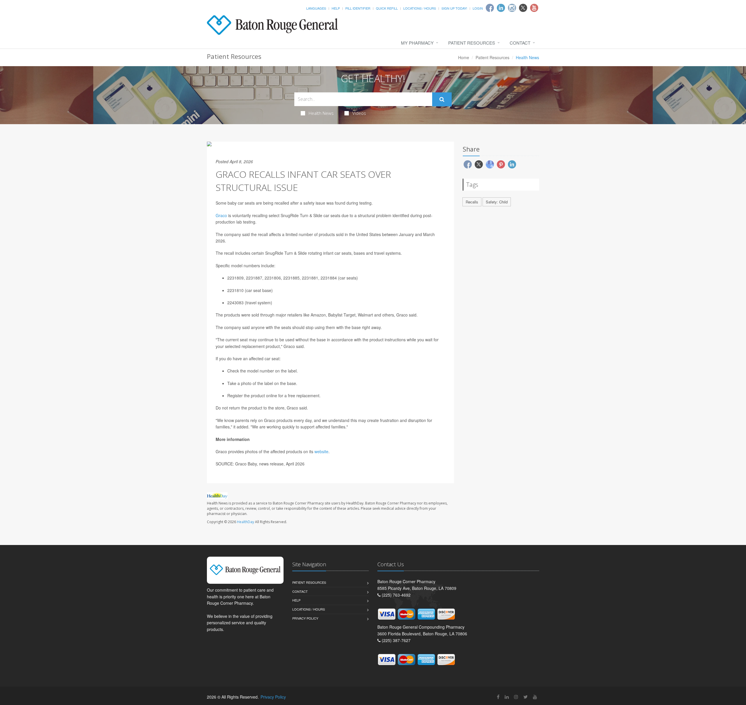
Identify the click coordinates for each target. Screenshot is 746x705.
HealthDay (245, 521)
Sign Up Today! (454, 8)
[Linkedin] (501, 8)
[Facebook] (490, 8)
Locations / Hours (419, 8)
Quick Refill (387, 8)
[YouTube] (535, 696)
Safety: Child (497, 202)
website (321, 451)
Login (478, 8)
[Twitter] (523, 8)
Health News (321, 113)
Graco (221, 215)
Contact (520, 43)
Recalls (472, 202)
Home (463, 57)
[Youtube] (534, 8)
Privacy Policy (305, 618)
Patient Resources (471, 43)
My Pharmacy (417, 43)
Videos (359, 113)
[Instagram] (512, 8)
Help (336, 8)
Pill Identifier (357, 8)
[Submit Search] (442, 99)
